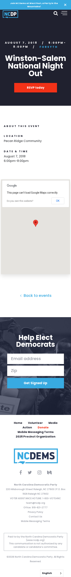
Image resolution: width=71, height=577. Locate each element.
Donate (43, 427)
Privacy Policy (35, 512)
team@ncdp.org (35, 502)
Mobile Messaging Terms (36, 432)
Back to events (37, 295)
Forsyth (49, 47)
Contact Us (35, 516)
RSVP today (35, 88)
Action (27, 427)
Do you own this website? (20, 201)
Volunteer (35, 423)
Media (52, 423)
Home (18, 423)
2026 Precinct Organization (35, 436)
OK (57, 200)
